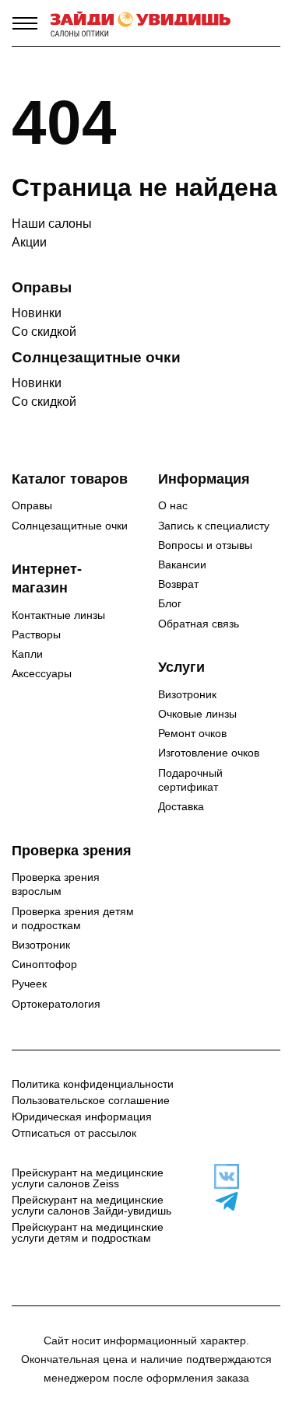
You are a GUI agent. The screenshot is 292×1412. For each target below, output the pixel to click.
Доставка (181, 806)
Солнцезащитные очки (70, 525)
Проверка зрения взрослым (56, 884)
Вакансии (182, 564)
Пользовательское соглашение (91, 1100)
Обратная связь (198, 623)
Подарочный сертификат (190, 780)
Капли (27, 654)
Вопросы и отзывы (205, 545)
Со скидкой (44, 331)
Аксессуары (42, 673)
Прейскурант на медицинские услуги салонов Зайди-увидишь (91, 1205)
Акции (29, 242)
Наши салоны (52, 223)
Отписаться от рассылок (74, 1133)
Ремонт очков (192, 733)
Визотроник (187, 694)
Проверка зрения (72, 850)
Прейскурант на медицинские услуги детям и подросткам (88, 1232)
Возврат (178, 584)
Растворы (36, 634)
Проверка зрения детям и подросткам (73, 918)
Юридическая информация (82, 1116)
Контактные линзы (58, 615)
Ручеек (29, 983)
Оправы (32, 505)
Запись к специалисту (213, 525)
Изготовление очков (208, 752)
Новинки (37, 313)
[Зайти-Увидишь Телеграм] (219, 1201)
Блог (169, 603)
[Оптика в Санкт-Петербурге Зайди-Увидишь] (140, 23)
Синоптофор (44, 964)
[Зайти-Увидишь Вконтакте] (219, 1176)
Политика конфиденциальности (93, 1084)
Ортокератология (56, 1004)
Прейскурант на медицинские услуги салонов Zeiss (88, 1178)
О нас (173, 505)
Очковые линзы (197, 714)
